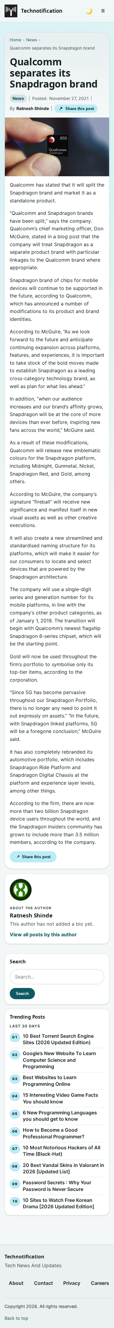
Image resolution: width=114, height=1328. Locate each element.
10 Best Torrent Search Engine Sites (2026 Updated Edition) (58, 1039)
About (16, 1283)
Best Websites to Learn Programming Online (50, 1080)
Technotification (41, 10)
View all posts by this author (43, 934)
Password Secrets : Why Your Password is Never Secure (57, 1185)
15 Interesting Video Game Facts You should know (60, 1098)
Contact (43, 1283)
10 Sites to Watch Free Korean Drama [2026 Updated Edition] (58, 1203)
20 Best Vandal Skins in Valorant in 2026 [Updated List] (63, 1168)
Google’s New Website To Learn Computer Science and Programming (59, 1059)
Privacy (71, 1283)
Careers (100, 1283)
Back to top (16, 1318)
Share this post (76, 108)
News (18, 98)
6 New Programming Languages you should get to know (60, 1115)
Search (22, 993)
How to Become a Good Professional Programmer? (54, 1133)
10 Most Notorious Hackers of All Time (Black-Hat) (61, 1150)
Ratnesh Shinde (32, 108)
